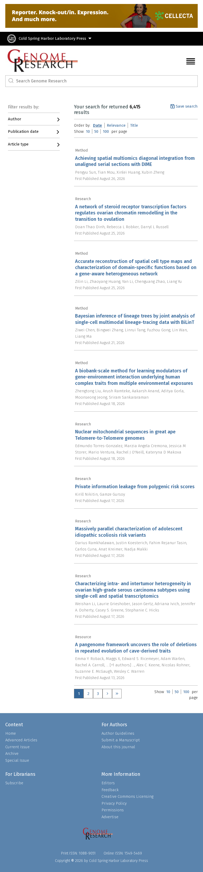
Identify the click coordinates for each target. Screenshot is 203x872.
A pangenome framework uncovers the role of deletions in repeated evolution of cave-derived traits (136, 648)
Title (134, 125)
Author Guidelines (118, 733)
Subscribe (14, 783)
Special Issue (17, 760)
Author (14, 119)
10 (88, 131)
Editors (108, 783)
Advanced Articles (21, 740)
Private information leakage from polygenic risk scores (135, 487)
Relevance (116, 125)
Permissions (113, 810)
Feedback (110, 789)
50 (96, 131)
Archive (12, 753)
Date (97, 125)
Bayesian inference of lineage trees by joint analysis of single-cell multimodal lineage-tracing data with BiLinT (135, 319)
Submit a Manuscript (121, 740)
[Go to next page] (107, 693)
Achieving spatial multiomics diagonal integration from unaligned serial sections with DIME (135, 161)
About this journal (118, 747)
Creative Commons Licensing (127, 796)
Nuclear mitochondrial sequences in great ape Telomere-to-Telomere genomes (125, 435)
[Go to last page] (117, 693)
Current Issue (17, 747)
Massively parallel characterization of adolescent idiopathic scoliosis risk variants (128, 532)
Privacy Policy (114, 803)
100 (106, 131)
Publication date (23, 131)
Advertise (110, 816)
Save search (187, 106)
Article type (18, 144)
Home (10, 733)
